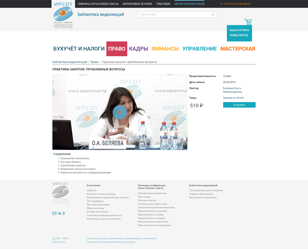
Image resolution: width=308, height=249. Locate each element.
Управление (199, 49)
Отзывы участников (97, 212)
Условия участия (147, 200)
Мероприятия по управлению (154, 225)
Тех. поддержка (95, 201)
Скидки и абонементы (201, 194)
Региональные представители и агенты (108, 197)
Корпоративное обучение (137, 3)
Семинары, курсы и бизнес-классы (98, 3)
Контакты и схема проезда (101, 194)
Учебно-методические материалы (156, 207)
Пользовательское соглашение (206, 190)
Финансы (165, 49)
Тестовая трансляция (98, 204)
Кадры (138, 49)
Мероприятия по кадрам (151, 218)
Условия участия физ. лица (152, 204)
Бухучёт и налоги (79, 49)
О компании (93, 185)
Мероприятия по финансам (153, 222)
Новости (91, 190)
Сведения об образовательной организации (111, 242)
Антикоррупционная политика (104, 219)
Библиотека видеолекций (189, 3)
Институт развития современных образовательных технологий (121, 238)
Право (116, 49)
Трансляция (163, 3)
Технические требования (203, 197)
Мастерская (237, 49)
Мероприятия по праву (151, 214)
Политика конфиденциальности (104, 215)
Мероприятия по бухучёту (152, 211)
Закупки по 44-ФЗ (233, 97)
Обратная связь (95, 208)
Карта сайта (58, 242)
